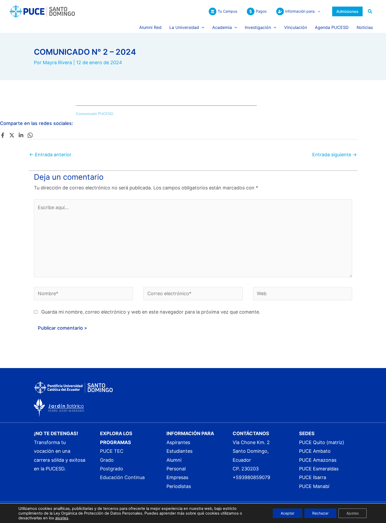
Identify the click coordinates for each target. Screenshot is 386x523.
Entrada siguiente (334, 154)
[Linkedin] (21, 135)
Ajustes (352, 513)
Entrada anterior (50, 154)
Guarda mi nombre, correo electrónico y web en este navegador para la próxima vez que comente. (150, 312)
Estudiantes (179, 451)
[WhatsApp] (30, 135)
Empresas (177, 477)
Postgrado (111, 468)
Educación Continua (122, 477)
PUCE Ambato (315, 451)
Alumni (173, 460)
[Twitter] (11, 135)
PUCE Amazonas (317, 460)
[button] (317, 11)
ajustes (61, 518)
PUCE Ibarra (312, 477)
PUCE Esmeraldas (318, 468)
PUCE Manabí (314, 486)
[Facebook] (2, 135)
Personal (176, 468)
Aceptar (287, 513)
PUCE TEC (111, 451)
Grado (107, 460)
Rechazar (320, 513)
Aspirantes (178, 442)
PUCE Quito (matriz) (321, 442)
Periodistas (178, 486)
